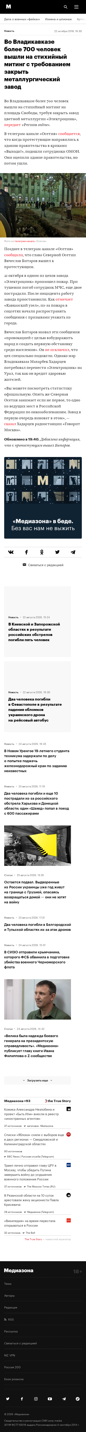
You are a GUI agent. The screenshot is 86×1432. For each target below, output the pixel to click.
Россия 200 (12, 1367)
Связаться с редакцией (45, 564)
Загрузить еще (37, 1080)
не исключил (57, 350)
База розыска (14, 1378)
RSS (10, 1319)
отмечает (64, 299)
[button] (76, 7)
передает (12, 125)
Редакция (10, 1307)
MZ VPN (9, 1355)
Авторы (9, 1295)
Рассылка (11, 1331)
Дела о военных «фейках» (22, 18)
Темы (7, 1283)
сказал (10, 424)
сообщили (13, 255)
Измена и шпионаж (58, 18)
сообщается (69, 134)
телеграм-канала (24, 241)
